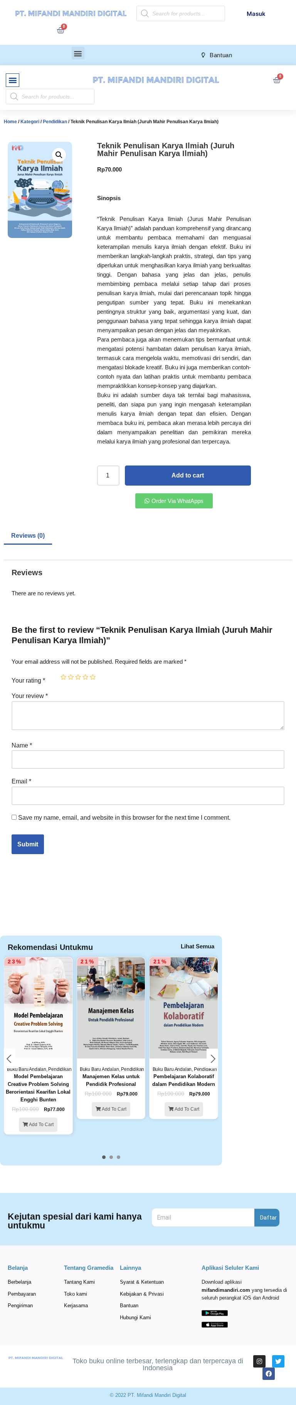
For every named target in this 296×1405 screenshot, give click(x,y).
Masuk (256, 13)
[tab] (28, 536)
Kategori (29, 121)
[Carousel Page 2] (111, 1157)
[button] (78, 53)
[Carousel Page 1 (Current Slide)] (104, 1157)
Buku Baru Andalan (26, 1069)
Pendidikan (55, 121)
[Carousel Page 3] (118, 1157)
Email (21, 781)
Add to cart (188, 475)
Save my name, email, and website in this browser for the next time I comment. (124, 817)
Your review (30, 696)
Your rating (28, 680)
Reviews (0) (28, 535)
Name (22, 745)
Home (10, 121)
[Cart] (60, 30)
